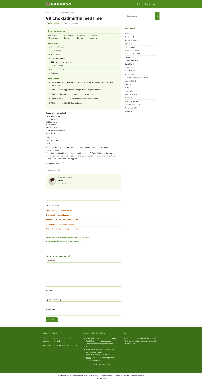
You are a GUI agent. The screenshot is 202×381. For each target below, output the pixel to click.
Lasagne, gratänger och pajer (135, 77)
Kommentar (50, 261)
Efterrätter (128, 47)
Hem (138, 4)
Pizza (127, 91)
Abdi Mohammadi (93, 341)
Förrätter (128, 57)
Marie (61, 180)
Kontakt (94, 365)
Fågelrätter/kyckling (132, 50)
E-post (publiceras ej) (54, 300)
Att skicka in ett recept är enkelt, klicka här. (60, 345)
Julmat (127, 67)
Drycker (127, 44)
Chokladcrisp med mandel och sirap (60, 224)
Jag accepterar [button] (101, 378)
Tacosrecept (129, 108)
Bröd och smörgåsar (132, 40)
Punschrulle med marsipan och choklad (62, 220)
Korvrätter (128, 71)
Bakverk (52, 13)
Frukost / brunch (130, 60)
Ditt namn (50, 290)
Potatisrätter (129, 94)
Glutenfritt (57, 23)
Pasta (127, 88)
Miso (88, 338)
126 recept (62, 184)
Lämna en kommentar (71, 23)
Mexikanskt (129, 81)
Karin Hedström (92, 355)
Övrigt (127, 84)
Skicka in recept (149, 4)
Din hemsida (50, 309)
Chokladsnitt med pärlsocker (57, 215)
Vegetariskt (129, 111)
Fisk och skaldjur (130, 54)
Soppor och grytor (131, 104)
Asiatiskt (128, 33)
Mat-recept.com (61, 3)
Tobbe (88, 358)
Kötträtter (128, 74)
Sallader (127, 98)
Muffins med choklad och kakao (59, 210)
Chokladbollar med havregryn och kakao (62, 229)
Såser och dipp (130, 101)
